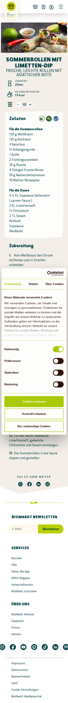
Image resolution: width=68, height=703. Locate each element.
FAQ (14, 565)
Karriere (16, 634)
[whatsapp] (20, 484)
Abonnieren (50, 529)
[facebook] (29, 484)
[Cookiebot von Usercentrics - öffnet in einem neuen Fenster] (48, 273)
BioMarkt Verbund (22, 614)
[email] (47, 484)
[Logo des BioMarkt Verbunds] (10, 6)
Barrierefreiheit (20, 676)
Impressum (18, 663)
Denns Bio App (20, 571)
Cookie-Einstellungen (25, 689)
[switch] (58, 361)
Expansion (17, 621)
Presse (15, 627)
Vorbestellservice (22, 584)
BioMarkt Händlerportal (26, 696)
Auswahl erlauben (34, 413)
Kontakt (16, 558)
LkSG (14, 683)
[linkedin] (38, 484)
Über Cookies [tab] (55, 284)
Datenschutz (19, 670)
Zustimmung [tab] (12, 284)
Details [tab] (33, 284)
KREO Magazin (20, 578)
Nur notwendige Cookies (33, 426)
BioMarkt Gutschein (24, 591)
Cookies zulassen (34, 401)
